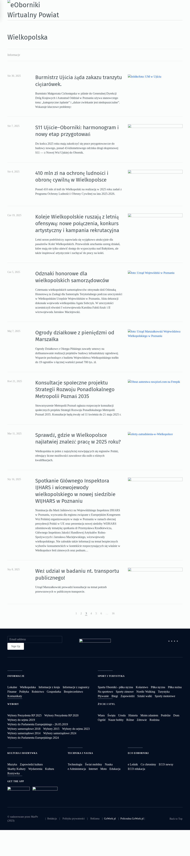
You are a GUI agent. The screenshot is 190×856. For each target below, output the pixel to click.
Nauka (109, 764)
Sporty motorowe (165, 696)
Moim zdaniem (149, 715)
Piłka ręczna (158, 687)
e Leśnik (133, 764)
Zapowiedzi (128, 696)
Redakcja (52, 818)
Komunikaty (14, 696)
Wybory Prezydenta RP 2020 (61, 715)
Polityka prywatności (74, 818)
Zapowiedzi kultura (31, 764)
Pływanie (103, 696)
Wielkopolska (28, 687)
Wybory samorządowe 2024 (59, 733)
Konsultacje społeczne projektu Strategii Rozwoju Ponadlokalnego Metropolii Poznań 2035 (74, 389)
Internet (93, 768)
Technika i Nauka (80, 753)
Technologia (75, 764)
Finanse (12, 691)
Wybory (13, 704)
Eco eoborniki (138, 753)
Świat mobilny (93, 764)
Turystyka (164, 691)
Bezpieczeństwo (73, 691)
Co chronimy (148, 764)
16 (113, 613)
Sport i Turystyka (111, 676)
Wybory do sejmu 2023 (76, 728)
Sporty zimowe (125, 691)
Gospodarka (54, 691)
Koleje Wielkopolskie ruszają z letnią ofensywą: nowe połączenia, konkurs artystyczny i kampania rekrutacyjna (77, 223)
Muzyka (12, 764)
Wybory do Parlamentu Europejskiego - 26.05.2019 (37, 724)
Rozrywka (13, 773)
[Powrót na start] (34, 10)
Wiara (101, 715)
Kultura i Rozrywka (22, 753)
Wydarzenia (35, 768)
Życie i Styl (106, 704)
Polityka (24, 691)
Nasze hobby (116, 719)
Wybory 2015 (51, 728)
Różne (130, 719)
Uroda (122, 715)
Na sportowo (105, 691)
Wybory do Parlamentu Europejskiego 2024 (33, 737)
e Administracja (77, 768)
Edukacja (114, 768)
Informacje (13, 54)
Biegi (115, 696)
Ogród (101, 719)
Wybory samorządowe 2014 (23, 733)
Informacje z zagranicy (76, 687)
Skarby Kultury (16, 768)
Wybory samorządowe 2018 (23, 728)
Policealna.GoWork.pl (132, 818)
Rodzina (154, 719)
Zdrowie (142, 719)
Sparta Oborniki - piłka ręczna (115, 687)
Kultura (49, 768)
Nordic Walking (145, 691)
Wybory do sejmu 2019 (21, 719)
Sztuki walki (144, 696)
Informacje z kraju (49, 687)
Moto (103, 768)
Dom (176, 715)
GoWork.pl (110, 818)
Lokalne (12, 687)
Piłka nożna (175, 687)
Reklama (94, 818)
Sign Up (15, 646)
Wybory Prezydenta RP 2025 (24, 715)
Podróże (166, 715)
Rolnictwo (38, 691)
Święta (111, 715)
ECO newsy (166, 764)
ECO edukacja (136, 768)
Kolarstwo (142, 687)
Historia (133, 715)
